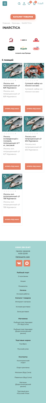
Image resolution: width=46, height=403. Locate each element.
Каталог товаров (23, 17)
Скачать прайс (25, 12)
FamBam (23, 344)
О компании (23, 276)
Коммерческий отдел (23, 362)
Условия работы (23, 294)
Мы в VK (19, 263)
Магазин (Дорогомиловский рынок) (23, 384)
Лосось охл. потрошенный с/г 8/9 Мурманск (11, 85)
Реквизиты (23, 286)
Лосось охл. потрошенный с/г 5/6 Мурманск (33, 139)
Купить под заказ (12, 109)
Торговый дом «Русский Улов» (23, 392)
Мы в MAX (27, 263)
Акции (23, 281)
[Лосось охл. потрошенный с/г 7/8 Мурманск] (12, 181)
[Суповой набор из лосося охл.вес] (34, 70)
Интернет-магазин (23, 302)
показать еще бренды (23, 53)
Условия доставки (23, 307)
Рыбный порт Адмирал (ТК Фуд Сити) (23, 323)
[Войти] (24, 3)
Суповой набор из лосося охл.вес (33, 84)
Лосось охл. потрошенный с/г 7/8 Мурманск (11, 196)
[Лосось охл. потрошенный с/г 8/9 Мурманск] (12, 70)
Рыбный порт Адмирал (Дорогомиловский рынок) (23, 331)
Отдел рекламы (23, 367)
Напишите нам (23, 257)
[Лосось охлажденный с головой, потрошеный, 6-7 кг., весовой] (12, 124)
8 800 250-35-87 (23, 247)
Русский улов (23, 349)
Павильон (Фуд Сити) (23, 377)
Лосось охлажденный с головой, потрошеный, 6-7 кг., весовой (11, 141)
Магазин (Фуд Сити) (23, 372)
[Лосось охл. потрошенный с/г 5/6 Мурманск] (34, 124)
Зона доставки (23, 312)
